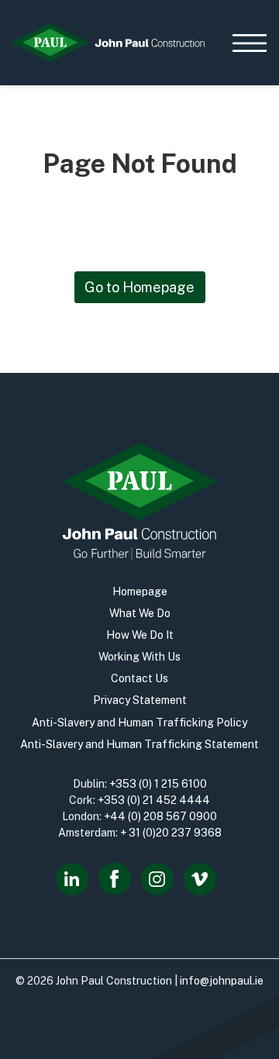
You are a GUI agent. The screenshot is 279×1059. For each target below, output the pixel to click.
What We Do (139, 613)
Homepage (139, 591)
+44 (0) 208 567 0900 (160, 816)
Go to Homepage (139, 287)
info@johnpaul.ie (222, 980)
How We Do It (140, 635)
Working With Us (139, 656)
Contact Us (139, 678)
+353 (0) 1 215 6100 (158, 784)
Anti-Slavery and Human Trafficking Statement (139, 744)
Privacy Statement (140, 700)
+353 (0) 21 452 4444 (154, 800)
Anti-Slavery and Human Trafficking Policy (139, 722)
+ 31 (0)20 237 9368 (171, 832)
